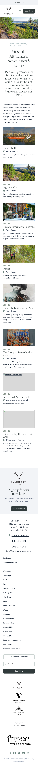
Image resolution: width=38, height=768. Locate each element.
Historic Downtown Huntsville (19, 226)
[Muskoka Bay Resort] (19, 711)
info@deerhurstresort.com (19, 551)
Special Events (9, 588)
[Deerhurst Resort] (19, 685)
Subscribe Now (19, 508)
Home (12, 44)
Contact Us (19, 2)
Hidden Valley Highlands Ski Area (17, 435)
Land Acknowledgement (13, 640)
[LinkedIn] (23, 753)
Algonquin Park (11, 187)
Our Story (7, 597)
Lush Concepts (19, 761)
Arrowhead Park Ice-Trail (16, 397)
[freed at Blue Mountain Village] (19, 724)
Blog (5, 601)
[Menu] (20, 11)
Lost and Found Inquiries (12, 649)
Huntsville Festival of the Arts (18, 308)
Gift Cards (7, 645)
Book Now (29, 11)
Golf (5, 580)
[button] (5, 664)
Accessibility (8, 627)
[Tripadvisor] (28, 753)
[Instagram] (10, 753)
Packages (7, 558)
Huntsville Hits (10, 148)
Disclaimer (7, 632)
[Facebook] (14, 753)
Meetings (7, 571)
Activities (7, 567)
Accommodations (10, 563)
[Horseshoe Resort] (19, 698)
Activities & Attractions (19, 46)
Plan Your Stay (21, 44)
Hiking (6, 268)
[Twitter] (19, 753)
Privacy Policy (8, 623)
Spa (4, 584)
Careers (6, 614)
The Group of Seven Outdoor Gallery (18, 354)
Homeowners (8, 619)
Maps (5, 610)
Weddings (7, 576)
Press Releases (9, 606)
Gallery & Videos (9, 593)
